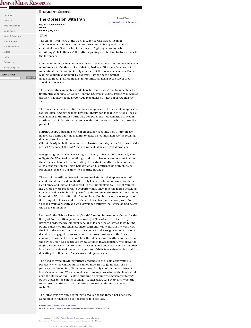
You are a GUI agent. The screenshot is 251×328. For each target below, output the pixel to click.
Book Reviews (44, 321)
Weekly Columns (67, 318)
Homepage (47, 318)
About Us (56, 318)
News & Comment (92, 318)
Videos (71, 321)
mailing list (105, 308)
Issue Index (80, 318)
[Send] (41, 37)
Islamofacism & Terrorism (125, 22)
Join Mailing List (97, 321)
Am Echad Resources (59, 321)
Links (78, 321)
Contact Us (86, 321)
